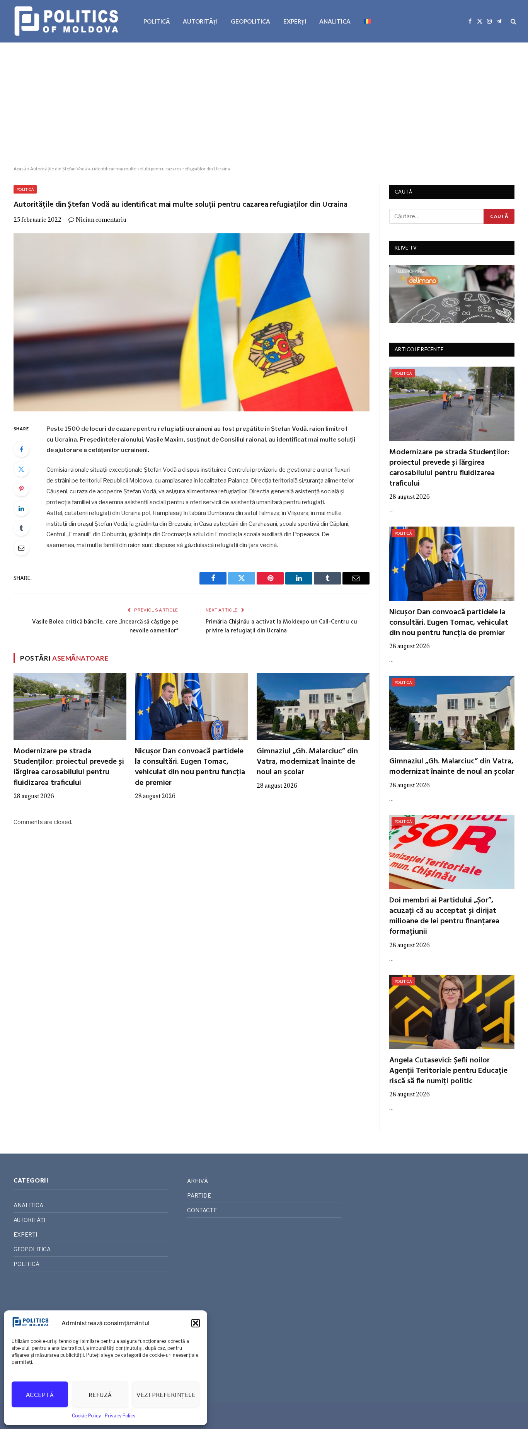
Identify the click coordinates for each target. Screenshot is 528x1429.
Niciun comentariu (101, 219)
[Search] (512, 21)
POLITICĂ (156, 21)
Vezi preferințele (165, 1394)
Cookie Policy (86, 1416)
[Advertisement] (264, 104)
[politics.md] (67, 21)
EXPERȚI (294, 21)
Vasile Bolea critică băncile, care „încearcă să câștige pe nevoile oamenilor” (105, 626)
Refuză (100, 1394)
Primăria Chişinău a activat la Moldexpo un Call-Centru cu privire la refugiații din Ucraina (281, 626)
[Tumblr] (21, 528)
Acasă (20, 169)
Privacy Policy (120, 1416)
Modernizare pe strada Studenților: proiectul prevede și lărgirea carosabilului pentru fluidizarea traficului (69, 767)
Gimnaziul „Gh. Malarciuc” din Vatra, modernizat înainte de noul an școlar (307, 762)
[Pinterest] (21, 488)
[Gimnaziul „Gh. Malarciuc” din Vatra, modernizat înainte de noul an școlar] (313, 706)
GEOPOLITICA (250, 21)
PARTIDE (199, 1195)
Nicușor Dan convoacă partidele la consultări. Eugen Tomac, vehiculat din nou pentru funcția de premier (190, 767)
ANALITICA (335, 21)
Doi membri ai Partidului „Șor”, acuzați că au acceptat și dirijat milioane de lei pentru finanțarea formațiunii (444, 916)
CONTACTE (202, 1210)
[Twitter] (21, 469)
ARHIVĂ (197, 1181)
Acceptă (40, 1394)
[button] (195, 1323)
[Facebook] (21, 449)
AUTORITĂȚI (200, 21)
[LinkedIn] (21, 508)
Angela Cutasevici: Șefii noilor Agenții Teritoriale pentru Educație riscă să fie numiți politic (448, 1071)
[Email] (21, 548)
